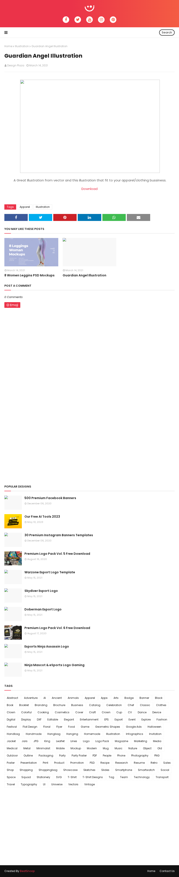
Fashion (162, 719)
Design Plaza (15, 65)
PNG (157, 755)
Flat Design (30, 727)
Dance (142, 712)
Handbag (13, 734)
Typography (29, 784)
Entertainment (89, 719)
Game (85, 727)
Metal (27, 748)
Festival (12, 727)
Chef (131, 705)
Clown (11, 712)
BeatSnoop (27, 871)
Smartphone (123, 770)
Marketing (140, 741)
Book (10, 705)
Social (165, 770)
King (47, 741)
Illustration (22, 46)
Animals (73, 698)
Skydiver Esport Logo (41, 591)
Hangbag (53, 734)
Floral (46, 727)
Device (156, 712)
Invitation (155, 734)
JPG (35, 741)
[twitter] (77, 19)
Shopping (26, 770)
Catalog (94, 705)
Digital (11, 719)
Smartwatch (146, 770)
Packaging (46, 755)
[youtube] (89, 19)
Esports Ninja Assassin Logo (46, 646)
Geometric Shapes (107, 727)
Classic (145, 705)
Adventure (31, 698)
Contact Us (167, 871)
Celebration (114, 705)
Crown (106, 712)
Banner (144, 698)
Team (124, 777)
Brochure (59, 705)
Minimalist (43, 748)
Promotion (77, 763)
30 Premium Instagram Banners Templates (58, 535)
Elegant (69, 719)
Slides (105, 770)
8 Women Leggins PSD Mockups (29, 275)
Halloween (154, 727)
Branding (41, 705)
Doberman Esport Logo (43, 609)
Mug (106, 748)
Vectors (73, 784)
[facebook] (66, 19)
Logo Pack (102, 741)
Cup (119, 712)
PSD (92, 763)
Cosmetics (62, 712)
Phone (121, 755)
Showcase (70, 770)
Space (11, 777)
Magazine (121, 741)
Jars (25, 741)
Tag (111, 777)
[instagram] (101, 19)
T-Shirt (72, 777)
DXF (39, 719)
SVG (59, 777)
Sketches (89, 770)
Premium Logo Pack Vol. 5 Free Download (57, 553)
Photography (139, 755)
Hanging (72, 734)
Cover (79, 712)
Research (121, 763)
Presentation (29, 763)
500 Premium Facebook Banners (50, 498)
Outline (28, 755)
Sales (167, 763)
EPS (106, 719)
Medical (12, 748)
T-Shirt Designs (93, 777)
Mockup (76, 748)
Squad (26, 777)
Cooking (43, 712)
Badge (129, 698)
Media (157, 741)
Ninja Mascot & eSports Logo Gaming (54, 665)
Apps (104, 698)
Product (59, 763)
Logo (86, 741)
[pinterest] (113, 19)
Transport (162, 777)
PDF (95, 755)
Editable (52, 719)
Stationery (43, 777)
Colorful (26, 712)
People (107, 755)
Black (158, 698)
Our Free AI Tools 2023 (42, 516)
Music (118, 748)
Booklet (24, 705)
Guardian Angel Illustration (84, 275)
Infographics (134, 734)
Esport (119, 719)
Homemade (92, 734)
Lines (74, 741)
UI (44, 784)
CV (130, 712)
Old (159, 748)
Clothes (161, 705)
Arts (116, 698)
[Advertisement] (89, 446)
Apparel (25, 207)
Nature (132, 748)
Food (71, 727)
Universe (56, 784)
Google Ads (134, 727)
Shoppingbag (48, 770)
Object (147, 748)
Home (8, 46)
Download (89, 188)
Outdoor (12, 755)
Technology (142, 777)
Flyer (59, 727)
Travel (11, 784)
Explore (146, 719)
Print (45, 763)
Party (62, 755)
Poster (11, 763)
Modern (92, 748)
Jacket (11, 741)
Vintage (89, 784)
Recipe (104, 763)
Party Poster (79, 755)
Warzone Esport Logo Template (49, 572)
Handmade (33, 734)
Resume (139, 763)
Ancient (57, 698)
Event (132, 719)
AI (44, 698)
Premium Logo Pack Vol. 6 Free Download (57, 628)
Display (26, 719)
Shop (10, 770)
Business (77, 705)
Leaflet (60, 741)
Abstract (12, 698)
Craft (92, 712)
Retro (154, 763)
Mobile (60, 748)
